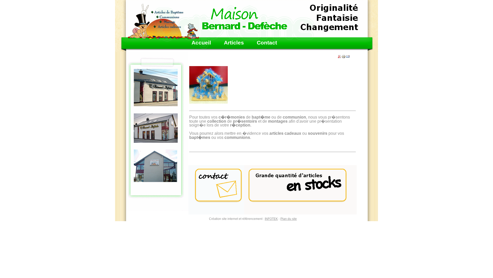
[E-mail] (348, 55)
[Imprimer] (344, 55)
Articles (234, 43)
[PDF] (339, 55)
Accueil (201, 43)
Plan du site (288, 219)
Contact (267, 43)
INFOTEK (271, 219)
